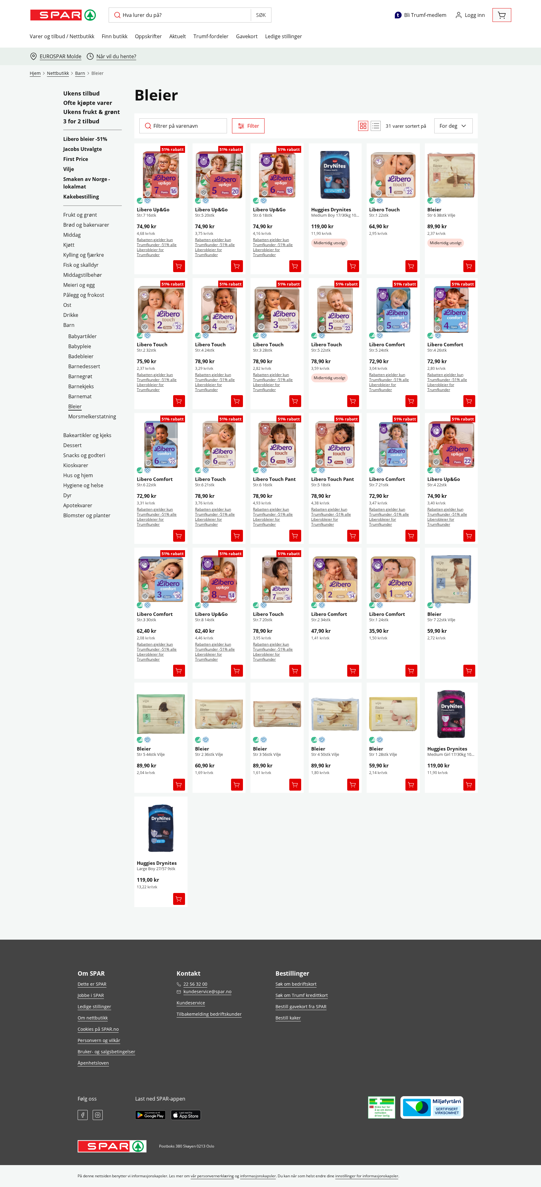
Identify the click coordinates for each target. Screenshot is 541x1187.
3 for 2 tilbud (81, 121)
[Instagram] (98, 1115)
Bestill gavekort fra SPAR (301, 1006)
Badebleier (81, 356)
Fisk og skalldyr (81, 264)
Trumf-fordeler (211, 36)
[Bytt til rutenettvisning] (363, 126)
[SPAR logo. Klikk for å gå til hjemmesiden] (64, 15)
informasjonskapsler (258, 1176)
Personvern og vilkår (99, 1040)
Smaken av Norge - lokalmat (86, 183)
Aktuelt (177, 36)
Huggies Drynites (331, 209)
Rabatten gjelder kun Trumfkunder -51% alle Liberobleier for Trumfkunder (157, 247)
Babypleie (79, 346)
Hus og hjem (78, 475)
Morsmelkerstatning (92, 416)
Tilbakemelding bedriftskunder (209, 1014)
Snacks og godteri (84, 455)
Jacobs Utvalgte (82, 149)
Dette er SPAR (92, 984)
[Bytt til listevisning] (376, 126)
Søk (261, 15)
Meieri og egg (79, 284)
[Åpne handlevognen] (501, 15)
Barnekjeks (81, 386)
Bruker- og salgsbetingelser (106, 1052)
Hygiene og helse (83, 485)
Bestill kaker (288, 1018)
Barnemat (80, 396)
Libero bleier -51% (85, 139)
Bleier (75, 406)
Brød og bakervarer (86, 224)
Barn (69, 325)
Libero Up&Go (153, 209)
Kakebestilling (81, 196)
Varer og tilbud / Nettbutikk (62, 36)
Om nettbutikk (93, 1018)
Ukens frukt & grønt (91, 112)
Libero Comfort (387, 344)
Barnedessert (84, 366)
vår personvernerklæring (212, 1176)
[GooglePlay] (150, 1115)
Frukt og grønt (80, 214)
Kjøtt (69, 244)
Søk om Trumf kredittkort (302, 995)
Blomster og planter (87, 515)
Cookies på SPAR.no (98, 1029)
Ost (67, 305)
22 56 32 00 (195, 984)
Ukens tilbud (81, 93)
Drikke (70, 315)
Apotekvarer (77, 505)
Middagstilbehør (82, 274)
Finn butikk (114, 36)
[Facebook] (83, 1115)
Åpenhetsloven (93, 1063)
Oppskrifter (148, 36)
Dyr (67, 495)
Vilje (68, 169)
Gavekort (247, 36)
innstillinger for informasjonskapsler (366, 1176)
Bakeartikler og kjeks (87, 435)
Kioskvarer (75, 465)
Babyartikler (82, 336)
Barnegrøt (80, 376)
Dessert (72, 445)
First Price (75, 159)
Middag (72, 234)
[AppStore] (186, 1115)
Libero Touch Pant (274, 479)
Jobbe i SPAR (91, 995)
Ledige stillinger (283, 36)
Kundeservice (191, 1003)
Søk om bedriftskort (296, 984)
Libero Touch (384, 209)
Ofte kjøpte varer (87, 103)
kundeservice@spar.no (207, 991)
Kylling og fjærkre (83, 254)
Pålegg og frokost (83, 295)
